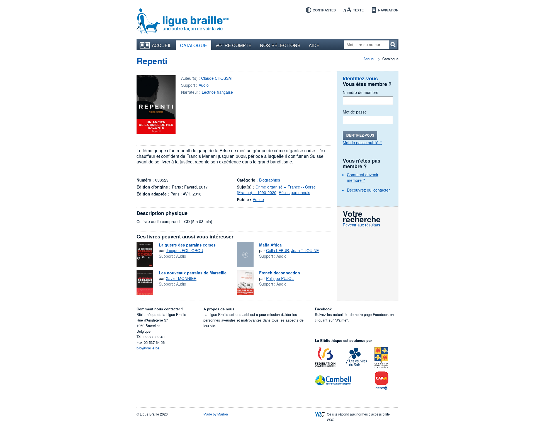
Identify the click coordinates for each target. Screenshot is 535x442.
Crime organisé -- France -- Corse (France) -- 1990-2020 (276, 189)
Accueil (162, 45)
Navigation (388, 10)
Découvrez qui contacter (368, 190)
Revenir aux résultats (361, 225)
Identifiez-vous (360, 135)
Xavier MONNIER (181, 278)
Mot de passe (355, 112)
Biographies (269, 180)
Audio (204, 85)
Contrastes (324, 10)
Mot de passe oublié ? (362, 142)
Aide (314, 45)
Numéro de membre (360, 92)
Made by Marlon (215, 414)
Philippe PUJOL (280, 278)
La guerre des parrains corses (187, 245)
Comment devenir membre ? (362, 177)
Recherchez (393, 44)
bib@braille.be (148, 348)
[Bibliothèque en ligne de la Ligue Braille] (182, 21)
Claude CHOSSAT (217, 78)
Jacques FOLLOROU (184, 250)
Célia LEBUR (277, 250)
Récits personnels (294, 192)
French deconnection (279, 273)
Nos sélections (280, 45)
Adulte (258, 199)
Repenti (152, 61)
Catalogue (193, 45)
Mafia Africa (270, 245)
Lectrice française (217, 92)
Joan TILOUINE (305, 250)
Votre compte (233, 45)
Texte (358, 10)
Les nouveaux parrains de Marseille (193, 273)
